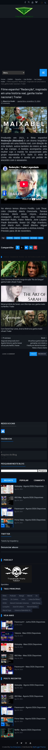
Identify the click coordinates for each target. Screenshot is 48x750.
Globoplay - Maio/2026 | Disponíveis (28, 644)
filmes (5, 599)
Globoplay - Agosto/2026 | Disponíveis (29, 486)
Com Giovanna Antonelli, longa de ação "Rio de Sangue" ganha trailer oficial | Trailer (22, 281)
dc (37, 596)
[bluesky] (36, 2)
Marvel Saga (7, 610)
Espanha (18, 79)
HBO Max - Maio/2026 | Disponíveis (28, 656)
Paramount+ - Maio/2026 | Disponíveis (29, 667)
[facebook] (25, 2)
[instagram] (26, 743)
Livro (23, 599)
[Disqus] (24, 387)
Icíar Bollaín (28, 79)
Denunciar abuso (9, 547)
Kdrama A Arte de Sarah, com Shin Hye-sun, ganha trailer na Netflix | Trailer (23, 305)
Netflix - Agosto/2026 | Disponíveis (28, 730)
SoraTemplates (15, 747)
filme (4, 596)
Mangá (21, 596)
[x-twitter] (29, 2)
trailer (3, 82)
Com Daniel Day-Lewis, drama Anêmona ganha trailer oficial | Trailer (21, 330)
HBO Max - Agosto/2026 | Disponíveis (29, 497)
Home (3, 79)
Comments (39, 480)
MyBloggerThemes (39, 747)
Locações (6, 607)
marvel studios (32, 607)
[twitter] (21, 743)
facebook (42, 354)
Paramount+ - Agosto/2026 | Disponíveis (30, 509)
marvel (29, 596)
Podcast (13, 596)
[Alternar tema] (43, 2)
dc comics (14, 599)
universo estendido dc (23, 610)
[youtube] (32, 2)
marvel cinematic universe (19, 603)
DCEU (5, 603)
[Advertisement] (24, 43)
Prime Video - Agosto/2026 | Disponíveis (30, 520)
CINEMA (10, 79)
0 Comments (5, 103)
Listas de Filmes (34, 599)
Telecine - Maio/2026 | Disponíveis (28, 633)
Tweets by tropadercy (9, 541)
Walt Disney (36, 603)
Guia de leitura (18, 607)
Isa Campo (38, 79)
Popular (24, 480)
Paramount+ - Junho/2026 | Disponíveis (30, 622)
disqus (33, 354)
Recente (8, 480)
